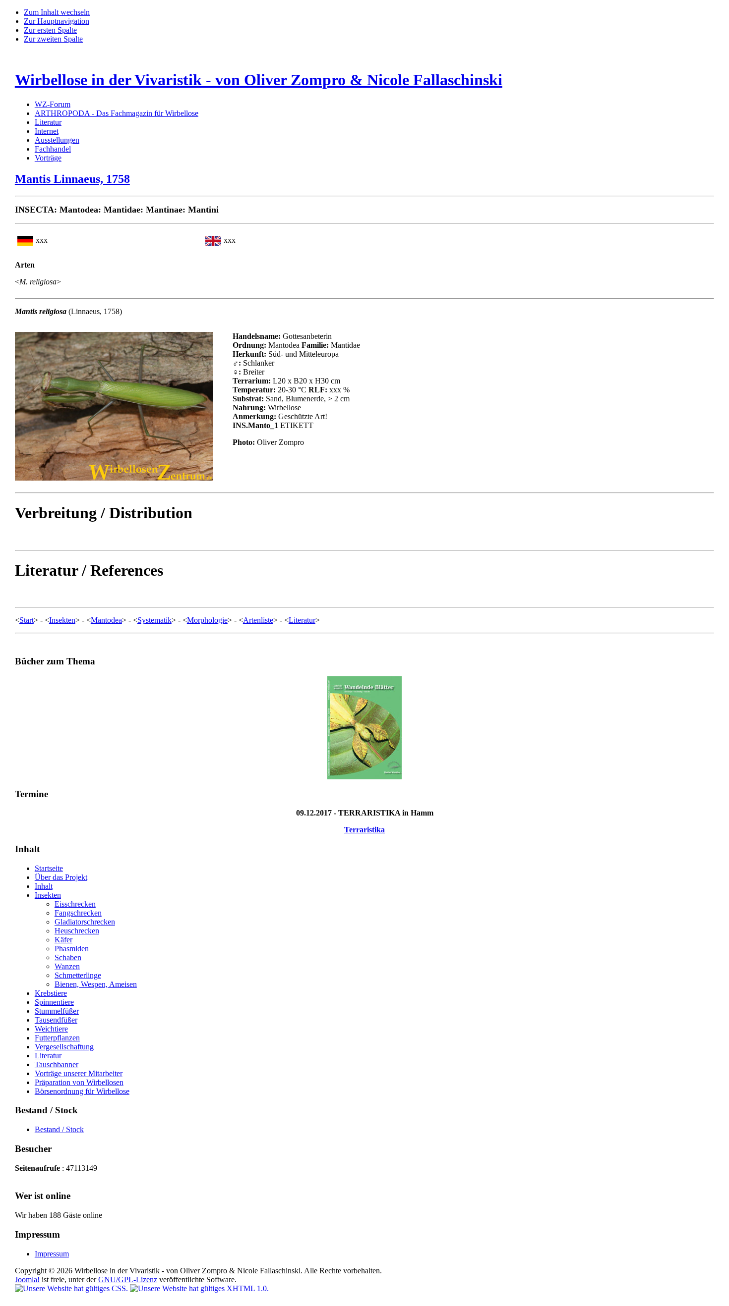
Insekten (62, 620)
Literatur (48, 122)
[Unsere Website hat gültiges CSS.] (72, 1288)
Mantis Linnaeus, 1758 (72, 178)
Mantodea (106, 620)
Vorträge (48, 158)
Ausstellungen (57, 140)
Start (26, 620)
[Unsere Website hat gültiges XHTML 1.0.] (199, 1288)
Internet (47, 131)
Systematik (154, 620)
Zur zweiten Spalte (53, 39)
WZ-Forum (52, 104)
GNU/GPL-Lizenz (127, 1279)
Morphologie (207, 620)
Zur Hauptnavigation (56, 21)
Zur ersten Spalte (50, 30)
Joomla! (27, 1279)
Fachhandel (53, 149)
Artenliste (258, 620)
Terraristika (364, 829)
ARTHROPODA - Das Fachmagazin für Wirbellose (116, 113)
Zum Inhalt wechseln (57, 12)
